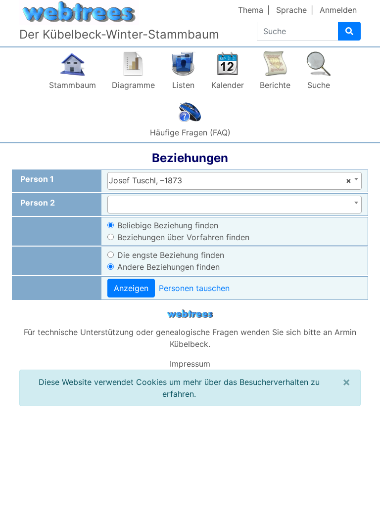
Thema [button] (250, 10)
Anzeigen (131, 288)
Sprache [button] (291, 10)
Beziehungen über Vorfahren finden (183, 237)
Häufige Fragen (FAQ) (190, 132)
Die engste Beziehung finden (170, 255)
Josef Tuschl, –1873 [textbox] (230, 180)
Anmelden (338, 10)
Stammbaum (72, 85)
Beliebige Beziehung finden (167, 225)
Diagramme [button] (133, 85)
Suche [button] (318, 85)
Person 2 (37, 203)
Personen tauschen (194, 288)
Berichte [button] (275, 85)
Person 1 (37, 179)
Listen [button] (183, 85)
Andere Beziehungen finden (168, 267)
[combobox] (234, 181)
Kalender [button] (227, 85)
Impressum (190, 364)
